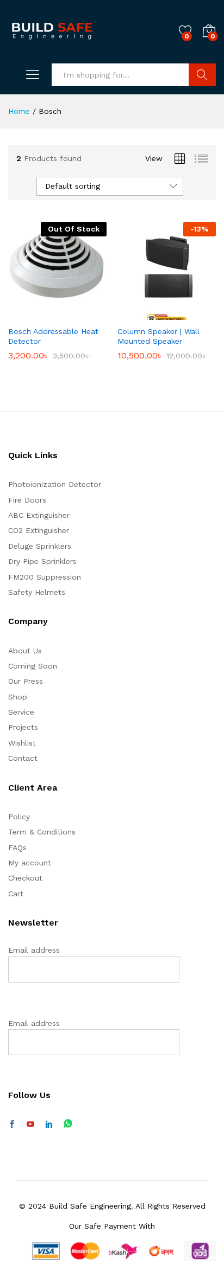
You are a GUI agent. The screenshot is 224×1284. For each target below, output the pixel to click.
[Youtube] (30, 1125)
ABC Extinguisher (39, 515)
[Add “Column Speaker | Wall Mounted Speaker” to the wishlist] (190, 313)
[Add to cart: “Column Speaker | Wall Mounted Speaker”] (140, 313)
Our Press (25, 681)
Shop (17, 696)
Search (202, 74)
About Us (25, 650)
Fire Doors (27, 500)
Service (21, 712)
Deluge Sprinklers (39, 546)
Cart (15, 893)
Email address (34, 950)
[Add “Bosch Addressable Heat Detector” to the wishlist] (81, 313)
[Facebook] (12, 1125)
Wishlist (22, 743)
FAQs (17, 847)
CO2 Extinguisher (38, 530)
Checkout (25, 878)
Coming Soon (32, 666)
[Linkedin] (49, 1125)
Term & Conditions (42, 831)
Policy (19, 816)
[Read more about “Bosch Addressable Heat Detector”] (31, 313)
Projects (23, 727)
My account (29, 862)
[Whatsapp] (68, 1124)
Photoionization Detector (54, 484)
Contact (23, 758)
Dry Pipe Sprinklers (42, 561)
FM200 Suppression (44, 577)
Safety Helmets (36, 592)
